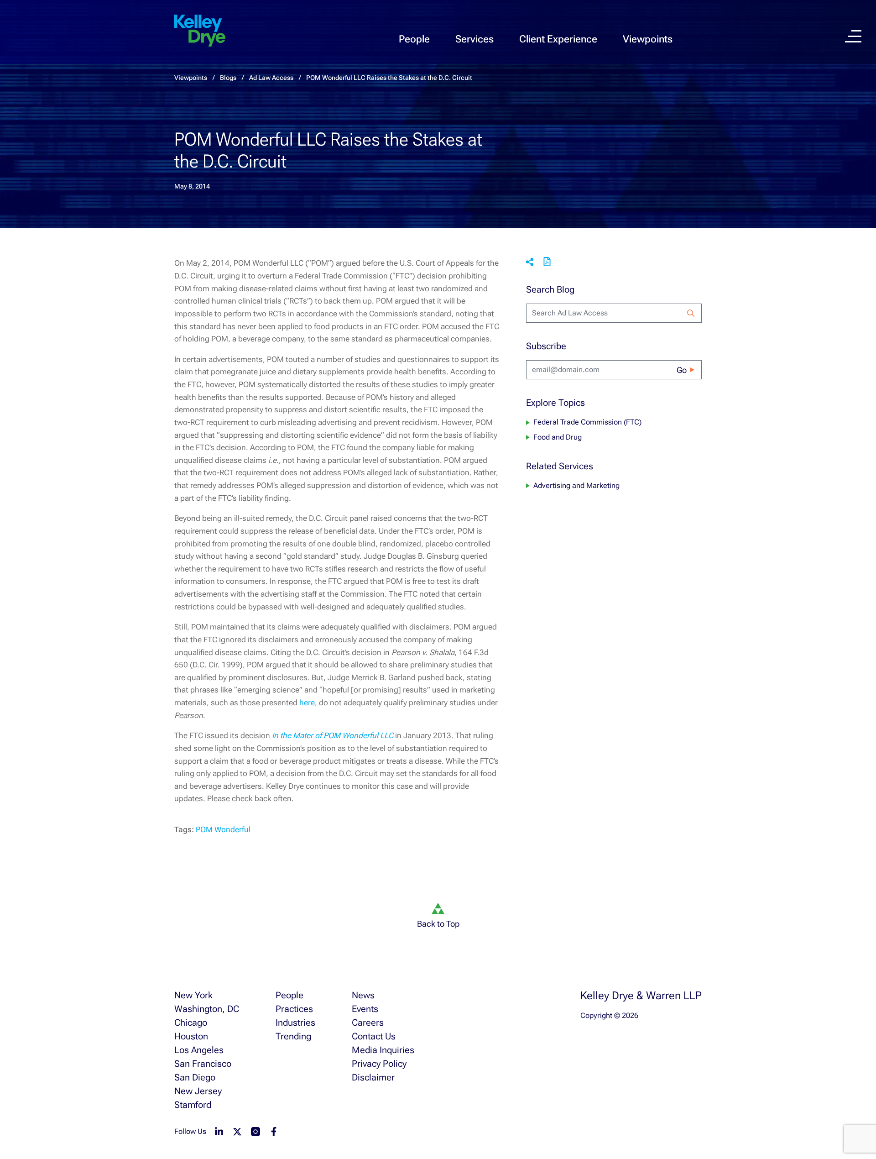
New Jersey (198, 1091)
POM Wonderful (223, 829)
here (307, 702)
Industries (295, 1022)
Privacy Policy (379, 1063)
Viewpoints (648, 39)
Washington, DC (206, 1008)
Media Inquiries (383, 1049)
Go (682, 370)
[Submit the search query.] (690, 313)
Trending (293, 1036)
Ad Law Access (271, 77)
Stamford (192, 1104)
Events (365, 1008)
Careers (368, 1022)
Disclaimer (373, 1077)
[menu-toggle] (853, 36)
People (414, 39)
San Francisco (202, 1063)
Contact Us (374, 1036)
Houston (191, 1036)
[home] (199, 31)
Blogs (228, 77)
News (363, 995)
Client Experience (558, 39)
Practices (294, 1008)
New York (193, 995)
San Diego (194, 1077)
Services (474, 39)
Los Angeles (199, 1049)
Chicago (190, 1022)
